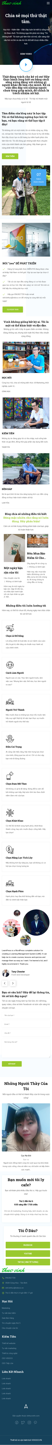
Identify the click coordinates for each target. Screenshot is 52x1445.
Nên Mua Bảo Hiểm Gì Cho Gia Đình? (13, 556)
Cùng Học (6, 391)
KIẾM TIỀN (8, 433)
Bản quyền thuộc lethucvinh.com (26, 1416)
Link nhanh (6, 1378)
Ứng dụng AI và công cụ (13, 563)
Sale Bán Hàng (8, 1318)
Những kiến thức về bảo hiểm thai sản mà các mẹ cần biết (37, 556)
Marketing (6, 1308)
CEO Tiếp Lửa (7, 1363)
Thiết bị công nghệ (9, 1353)
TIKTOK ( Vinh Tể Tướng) (28, 1262)
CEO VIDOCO (7, 1358)
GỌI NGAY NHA (13, 310)
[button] (4, 983)
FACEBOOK (27, 1245)
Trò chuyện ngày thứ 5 (11, 1323)
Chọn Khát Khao (14, 820)
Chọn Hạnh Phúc (15, 891)
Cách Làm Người (15, 672)
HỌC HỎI (6, 377)
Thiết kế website (8, 1343)
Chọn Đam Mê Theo (16, 783)
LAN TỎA (5, 503)
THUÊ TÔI (6, 447)
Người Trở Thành (15, 709)
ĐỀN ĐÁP (7, 489)
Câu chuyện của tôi (10, 1328)
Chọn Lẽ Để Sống (15, 635)
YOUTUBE (28, 1254)
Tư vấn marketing (9, 1348)
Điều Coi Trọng (14, 746)
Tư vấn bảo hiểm (9, 1313)
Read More (14, 541)
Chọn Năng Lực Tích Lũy (19, 857)
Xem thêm (10, 156)
